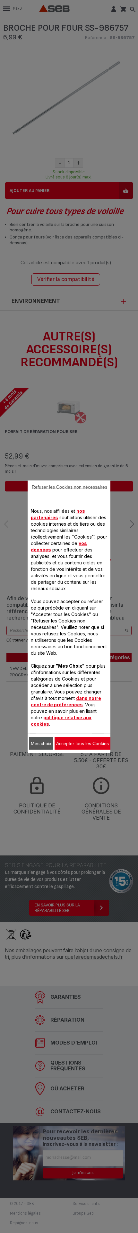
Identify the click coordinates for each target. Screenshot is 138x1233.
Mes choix (41, 743)
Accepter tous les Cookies (82, 743)
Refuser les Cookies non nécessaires (69, 486)
